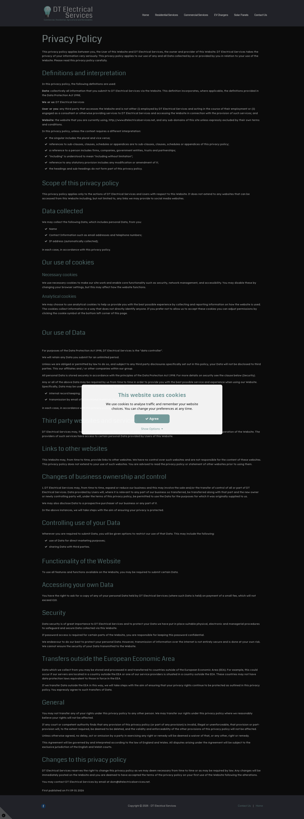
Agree (153, 418)
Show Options (151, 429)
